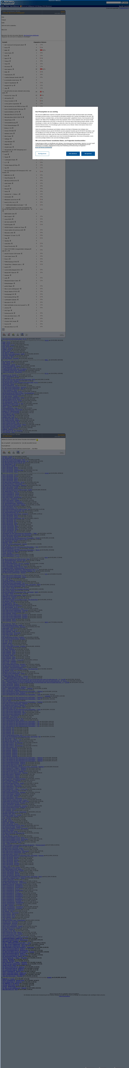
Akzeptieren (88, 153)
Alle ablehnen (73, 153)
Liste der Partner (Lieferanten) (43, 147)
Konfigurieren (42, 153)
